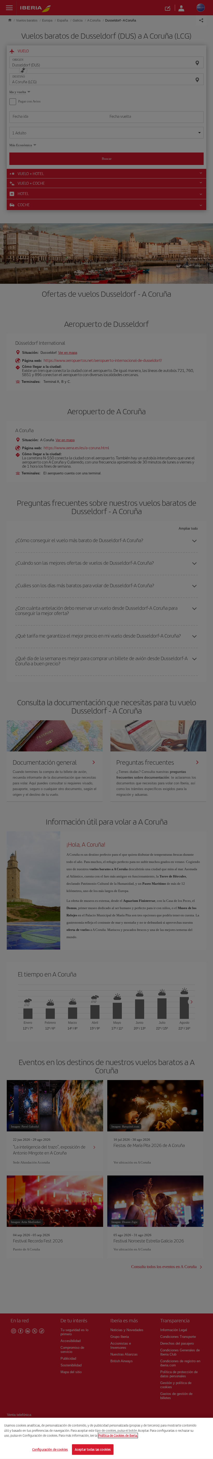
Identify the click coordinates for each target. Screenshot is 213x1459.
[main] (106, 1438)
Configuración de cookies (50, 1449)
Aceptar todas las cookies (93, 1449)
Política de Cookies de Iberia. (117, 1435)
